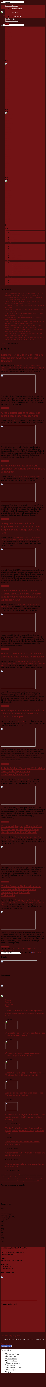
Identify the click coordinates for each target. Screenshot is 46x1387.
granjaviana (26, 1174)
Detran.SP (36, 1180)
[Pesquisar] (2, 2)
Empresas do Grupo (11, 6)
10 (23, 949)
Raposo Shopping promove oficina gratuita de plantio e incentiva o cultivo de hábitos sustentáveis (24, 338)
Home (7, 20)
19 (27, 949)
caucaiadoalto (4, 1178)
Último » (11, 951)
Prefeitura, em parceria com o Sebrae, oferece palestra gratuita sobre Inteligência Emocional (24, 330)
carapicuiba (15, 1176)
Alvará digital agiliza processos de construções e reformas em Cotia (20, 414)
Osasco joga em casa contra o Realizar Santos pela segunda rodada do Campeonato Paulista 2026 (23, 326)
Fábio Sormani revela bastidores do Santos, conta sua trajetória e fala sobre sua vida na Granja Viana (24, 294)
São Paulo (31, 1178)
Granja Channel (15, 275)
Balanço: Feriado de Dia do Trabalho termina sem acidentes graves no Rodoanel (22, 357)
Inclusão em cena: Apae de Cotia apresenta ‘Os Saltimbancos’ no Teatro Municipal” (23, 468)
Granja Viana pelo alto (21, 266)
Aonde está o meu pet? (17, 282)
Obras (9, 539)
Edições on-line (10, 19)
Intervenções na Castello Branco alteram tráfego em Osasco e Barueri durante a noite (23, 334)
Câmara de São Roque (27, 1176)
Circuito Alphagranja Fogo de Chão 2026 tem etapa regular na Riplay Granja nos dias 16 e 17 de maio (21, 829)
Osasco (12, 237)
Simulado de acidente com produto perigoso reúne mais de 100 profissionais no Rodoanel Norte (24, 322)
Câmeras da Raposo (11, 21)
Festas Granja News (20, 273)
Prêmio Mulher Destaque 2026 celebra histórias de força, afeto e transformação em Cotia (23, 771)
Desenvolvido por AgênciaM (11, 1336)
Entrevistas (17, 271)
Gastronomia (10, 839)
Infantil (12, 250)
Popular (8, 1002)
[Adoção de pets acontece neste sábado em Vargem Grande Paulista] (8, 80)
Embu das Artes (15, 234)
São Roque (13, 239)
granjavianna (33, 1174)
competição (33, 837)
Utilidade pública (15, 259)
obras (20, 1176)
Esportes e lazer (15, 248)
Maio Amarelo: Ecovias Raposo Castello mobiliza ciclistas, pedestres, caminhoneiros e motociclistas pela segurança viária (22, 595)
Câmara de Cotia (15, 1180)
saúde (40, 1178)
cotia (9, 1174)
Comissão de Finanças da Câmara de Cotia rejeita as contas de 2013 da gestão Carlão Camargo (25, 1117)
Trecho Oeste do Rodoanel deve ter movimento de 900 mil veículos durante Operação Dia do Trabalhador (21, 891)
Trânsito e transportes (16, 255)
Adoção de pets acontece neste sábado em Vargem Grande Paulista (24, 1094)
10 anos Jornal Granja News (23, 268)
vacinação (22, 1180)
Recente (8, 1000)
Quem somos (9, 22)
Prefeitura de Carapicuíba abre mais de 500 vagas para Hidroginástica (23, 1054)
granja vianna (4, 1176)
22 (32, 949)
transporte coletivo (5, 1180)
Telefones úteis (14, 280)
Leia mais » (5, 408)
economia (36, 1176)
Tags (7, 1006)
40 (3, 951)
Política (12, 252)
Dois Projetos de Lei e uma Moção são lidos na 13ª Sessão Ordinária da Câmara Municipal (22, 713)
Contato (7, 286)
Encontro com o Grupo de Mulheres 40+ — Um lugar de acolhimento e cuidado (25, 1074)
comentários (9, 1004)
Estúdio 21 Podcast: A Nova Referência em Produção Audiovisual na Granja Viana (24, 298)
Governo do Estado (13, 1178)
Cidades (7, 230)
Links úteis (13, 279)
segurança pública (23, 1178)
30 (2, 951)
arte (20, 476)
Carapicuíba (13, 232)
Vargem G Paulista (16, 241)
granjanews (14, 1174)
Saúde (12, 254)
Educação (13, 246)
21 (31, 949)
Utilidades (8, 277)
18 (25, 949)
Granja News (14, 263)
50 (5, 951)
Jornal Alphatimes (16, 9)
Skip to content (6, 1344)
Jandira (12, 236)
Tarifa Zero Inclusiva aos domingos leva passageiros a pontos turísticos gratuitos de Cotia (8, 41)
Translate (39, 953)
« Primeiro (17, 949)
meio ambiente (29, 1180)
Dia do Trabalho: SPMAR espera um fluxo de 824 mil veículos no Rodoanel (22, 655)
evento (25, 476)
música (41, 1176)
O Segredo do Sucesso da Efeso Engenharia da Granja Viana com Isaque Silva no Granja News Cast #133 (20, 528)
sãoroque (36, 1178)
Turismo (12, 257)
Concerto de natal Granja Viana (24, 264)
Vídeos (7, 261)
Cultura (12, 245)
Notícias (16, 270)
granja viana (40, 1174)
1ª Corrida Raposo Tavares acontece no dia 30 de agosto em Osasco (25, 1034)
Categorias (8, 243)
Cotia (7, 24)
